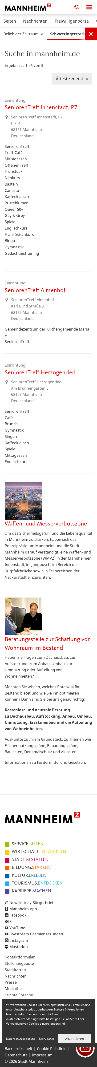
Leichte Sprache (19, 995)
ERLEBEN (29, 875)
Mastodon (18, 946)
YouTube (17, 927)
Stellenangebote (19, 963)
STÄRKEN (31, 867)
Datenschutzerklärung (20, 1039)
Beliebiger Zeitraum (22, 33)
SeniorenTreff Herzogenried (40, 373)
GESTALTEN (30, 859)
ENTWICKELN (39, 851)
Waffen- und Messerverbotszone (46, 524)
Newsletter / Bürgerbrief (31, 902)
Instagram (18, 940)
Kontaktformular (20, 957)
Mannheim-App (23, 908)
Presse (11, 982)
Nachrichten (35, 21)
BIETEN (28, 844)
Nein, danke (47, 1039)
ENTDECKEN (37, 883)
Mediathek (14, 988)
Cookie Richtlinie (51, 1048)
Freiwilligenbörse (72, 21)
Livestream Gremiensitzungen (36, 934)
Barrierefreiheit (18, 1048)
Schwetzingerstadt (68, 33)
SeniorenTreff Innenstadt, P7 (41, 108)
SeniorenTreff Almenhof (35, 290)
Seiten (10, 21)
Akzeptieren (74, 1038)
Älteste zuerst (70, 78)
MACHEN (31, 891)
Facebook (18, 915)
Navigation (89, 7)
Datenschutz (16, 1055)
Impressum (42, 1055)
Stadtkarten (15, 969)
